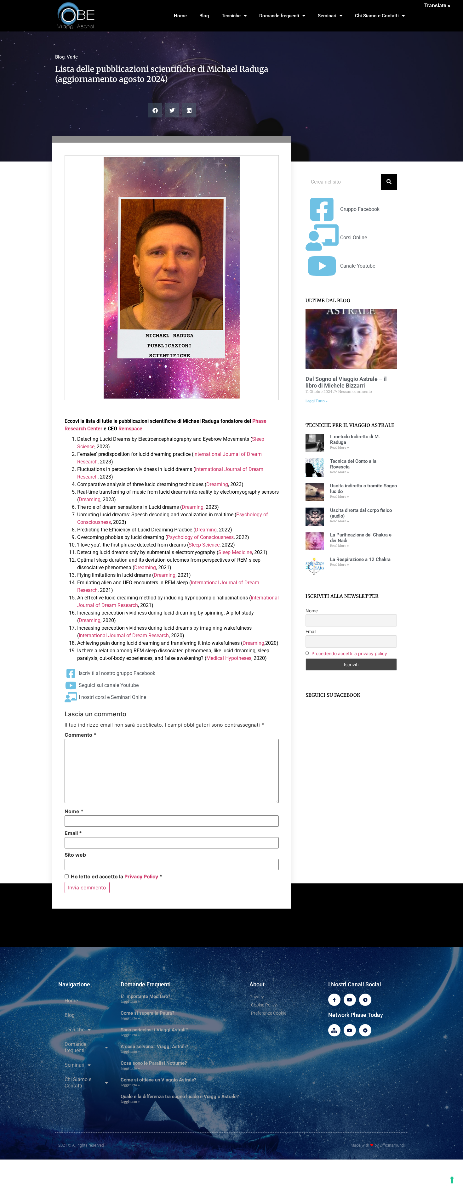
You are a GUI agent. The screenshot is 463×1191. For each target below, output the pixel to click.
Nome (74, 811)
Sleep (258, 439)
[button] (155, 110)
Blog (204, 16)
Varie (72, 57)
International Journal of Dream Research (124, 635)
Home (180, 16)
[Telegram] (365, 1000)
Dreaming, (194, 507)
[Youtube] (350, 1000)
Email (73, 833)
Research (87, 462)
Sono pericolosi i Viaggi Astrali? (154, 1030)
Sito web (75, 854)
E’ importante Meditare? (145, 996)
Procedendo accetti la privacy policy (349, 653)
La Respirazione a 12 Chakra (360, 559)
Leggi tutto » (130, 1002)
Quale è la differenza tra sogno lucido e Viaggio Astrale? (180, 1096)
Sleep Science (204, 545)
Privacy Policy (141, 876)
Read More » (339, 447)
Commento (80, 734)
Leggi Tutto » (317, 401)
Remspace (130, 429)
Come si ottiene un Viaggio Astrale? (158, 1080)
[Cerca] (389, 182)
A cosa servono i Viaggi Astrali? (154, 1046)
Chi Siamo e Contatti (377, 16)
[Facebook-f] (334, 1000)
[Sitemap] (334, 1030)
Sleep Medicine (235, 552)
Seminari (327, 16)
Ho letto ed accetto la (116, 876)
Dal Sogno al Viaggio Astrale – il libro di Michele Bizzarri (346, 382)
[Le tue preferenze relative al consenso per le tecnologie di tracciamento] (452, 1180)
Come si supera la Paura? (147, 1013)
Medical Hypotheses (228, 658)
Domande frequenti (279, 16)
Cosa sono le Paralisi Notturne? (154, 1063)
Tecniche (231, 16)
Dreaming (217, 484)
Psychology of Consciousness (200, 537)
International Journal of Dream (227, 454)
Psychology (249, 515)
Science (85, 447)
